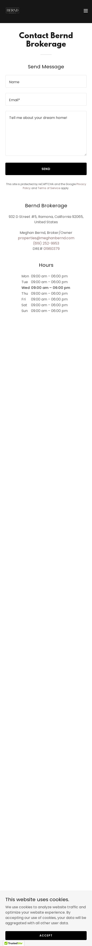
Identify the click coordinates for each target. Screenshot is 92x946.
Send (46, 169)
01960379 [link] (52, 248)
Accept (46, 935)
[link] (12, 11)
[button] (85, 10)
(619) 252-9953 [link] (46, 243)
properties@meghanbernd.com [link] (46, 238)
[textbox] (46, 81)
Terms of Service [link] (49, 188)
